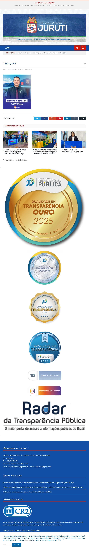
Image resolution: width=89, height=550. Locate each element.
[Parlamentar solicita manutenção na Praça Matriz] (73, 139)
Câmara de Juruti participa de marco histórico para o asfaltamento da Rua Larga (15, 152)
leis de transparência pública (40, 525)
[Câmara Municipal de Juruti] (44, 28)
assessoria (57, 522)
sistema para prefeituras (31, 522)
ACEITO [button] (17, 545)
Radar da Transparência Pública (28, 530)
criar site (17, 522)
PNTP (12, 530)
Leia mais (27, 540)
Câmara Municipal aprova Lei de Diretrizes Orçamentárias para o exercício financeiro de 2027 (44, 5)
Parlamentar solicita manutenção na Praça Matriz (72, 151)
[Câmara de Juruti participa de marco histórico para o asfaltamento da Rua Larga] (15, 139)
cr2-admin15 (10, 70)
